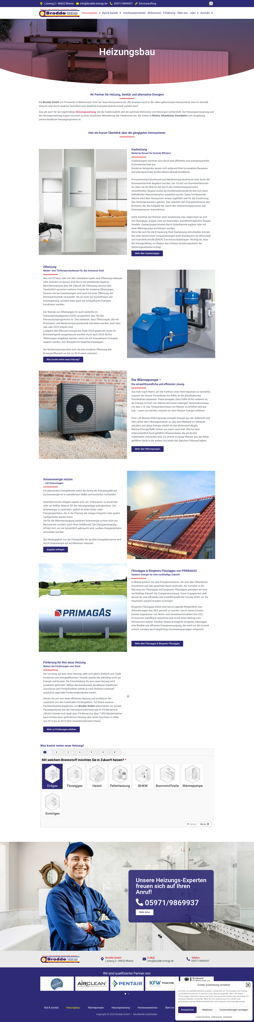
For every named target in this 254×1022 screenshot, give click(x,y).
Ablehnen (207, 1009)
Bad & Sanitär (110, 12)
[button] (248, 984)
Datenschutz (216, 1017)
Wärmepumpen (96, 1007)
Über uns (182, 12)
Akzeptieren (187, 1009)
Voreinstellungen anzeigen (234, 1009)
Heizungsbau (89, 12)
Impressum (227, 1017)
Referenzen (154, 12)
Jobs (192, 12)
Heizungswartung (86, 111)
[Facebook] (211, 3)
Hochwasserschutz (134, 12)
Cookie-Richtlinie (203, 1017)
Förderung (169, 12)
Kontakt (205, 12)
